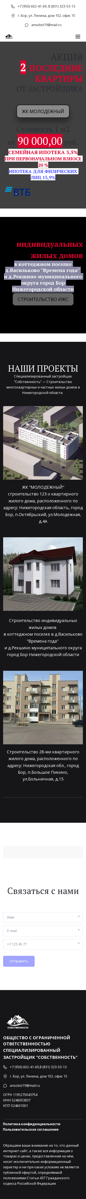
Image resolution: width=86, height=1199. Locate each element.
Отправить (19, 961)
